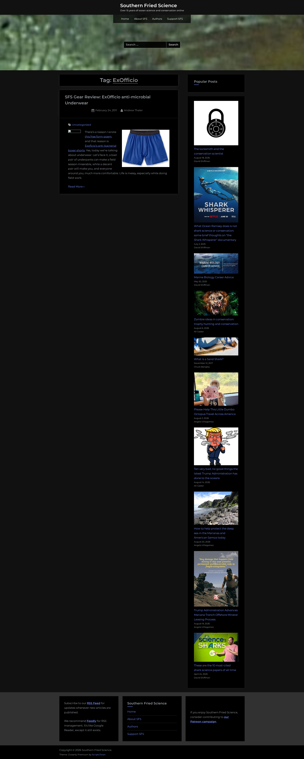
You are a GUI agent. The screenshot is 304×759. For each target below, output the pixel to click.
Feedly (91, 721)
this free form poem (98, 136)
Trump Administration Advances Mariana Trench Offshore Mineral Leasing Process (216, 615)
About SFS (140, 18)
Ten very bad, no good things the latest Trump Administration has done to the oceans (216, 473)
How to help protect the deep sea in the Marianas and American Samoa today (214, 533)
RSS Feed (93, 703)
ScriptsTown (98, 754)
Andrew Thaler (133, 110)
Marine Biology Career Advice (214, 277)
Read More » (76, 187)
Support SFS (175, 18)
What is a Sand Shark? (209, 359)
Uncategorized (81, 124)
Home (125, 18)
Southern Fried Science (148, 5)
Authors (157, 18)
